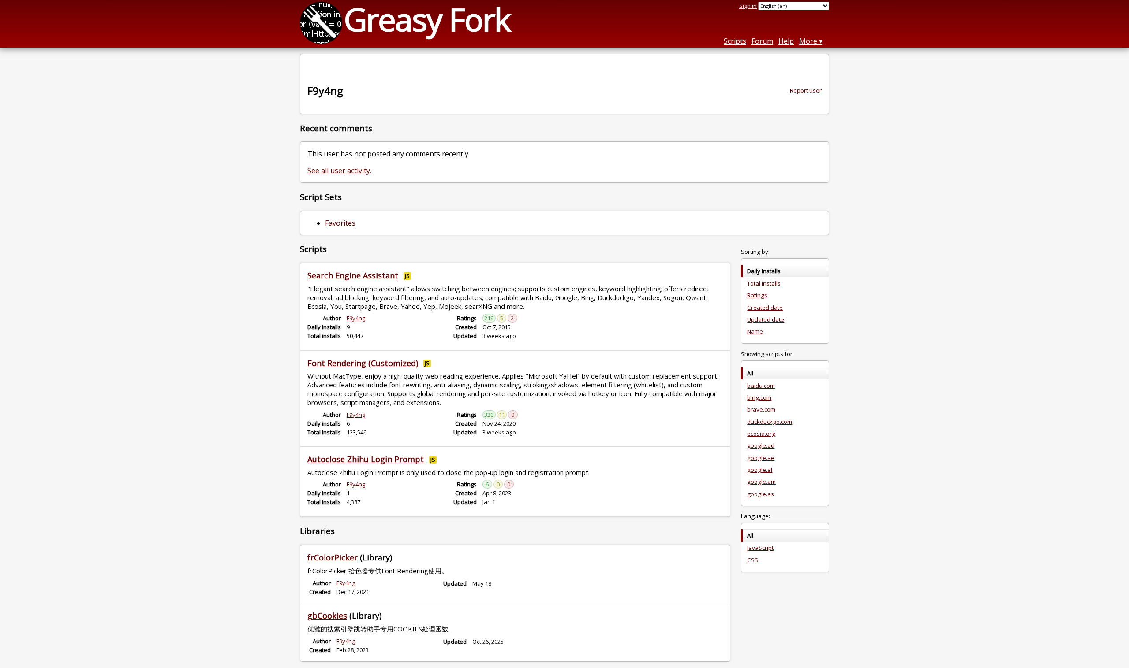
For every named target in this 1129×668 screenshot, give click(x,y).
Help (786, 41)
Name (755, 331)
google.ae (760, 458)
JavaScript (760, 548)
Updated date (765, 319)
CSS (752, 560)
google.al (759, 470)
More (808, 41)
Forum (762, 41)
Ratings (757, 295)
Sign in (748, 6)
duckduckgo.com (769, 422)
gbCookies (327, 615)
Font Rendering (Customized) (362, 363)
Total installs (764, 283)
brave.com (761, 409)
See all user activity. (339, 170)
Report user (806, 90)
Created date (765, 308)
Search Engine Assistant (352, 275)
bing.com (759, 397)
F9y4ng (356, 318)
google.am (761, 482)
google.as (760, 494)
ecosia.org (761, 434)
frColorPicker (332, 557)
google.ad (760, 445)
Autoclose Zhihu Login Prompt (365, 459)
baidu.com (761, 386)
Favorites (340, 223)
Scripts (735, 41)
